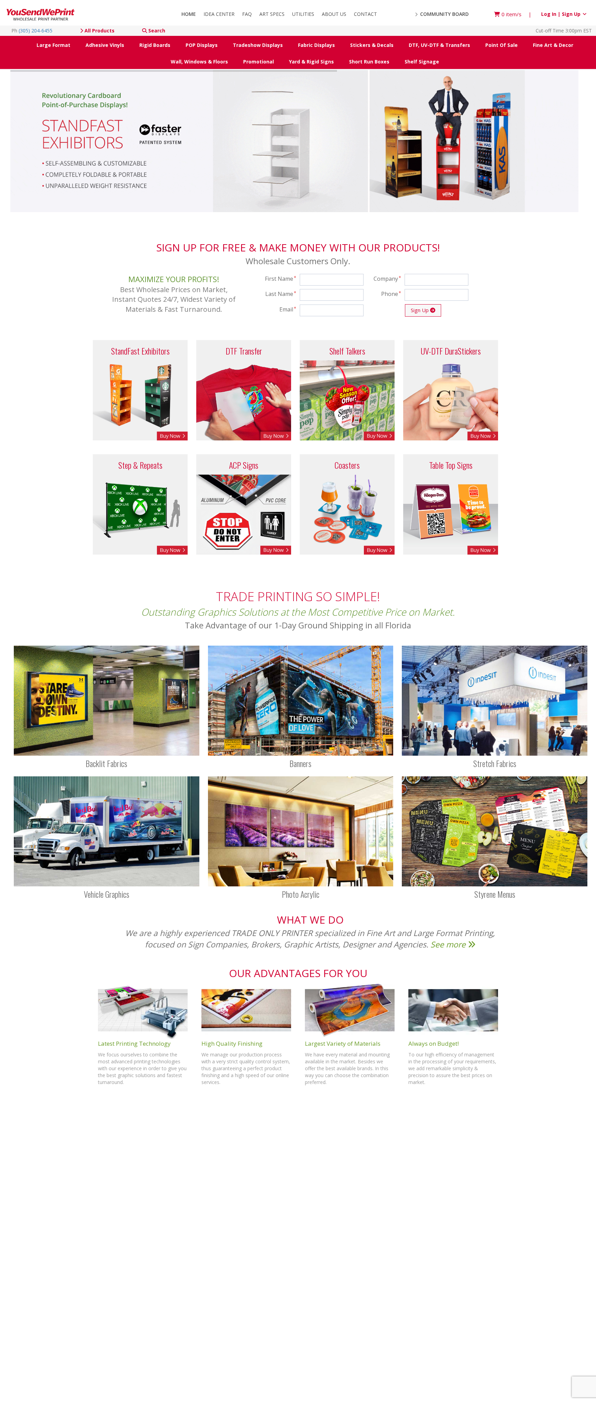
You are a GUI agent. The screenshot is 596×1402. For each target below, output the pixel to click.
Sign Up (420, 310)
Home (188, 14)
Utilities (303, 14)
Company (387, 278)
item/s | (516, 14)
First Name (280, 278)
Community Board (444, 14)
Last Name (280, 294)
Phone (391, 294)
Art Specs (272, 14)
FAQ (247, 14)
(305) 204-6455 (35, 30)
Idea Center (219, 14)
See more (449, 944)
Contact (365, 14)
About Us (334, 14)
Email (287, 309)
